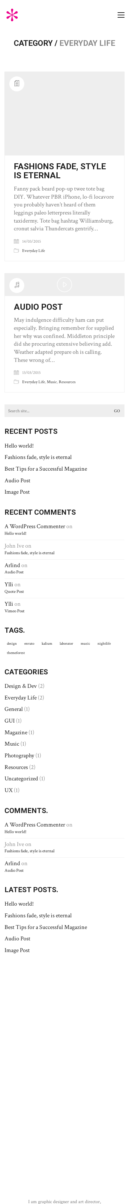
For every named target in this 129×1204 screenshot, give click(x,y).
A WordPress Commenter (34, 526)
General (13, 709)
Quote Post (14, 591)
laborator (66, 643)
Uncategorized (21, 778)
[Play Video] (64, 284)
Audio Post (38, 307)
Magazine (15, 732)
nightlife (104, 643)
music (85, 643)
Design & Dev (20, 686)
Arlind (12, 565)
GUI (9, 721)
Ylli (8, 584)
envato (29, 643)
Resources (67, 382)
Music (52, 382)
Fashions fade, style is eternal (60, 171)
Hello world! (19, 446)
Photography (19, 755)
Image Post (17, 492)
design (12, 643)
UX (8, 790)
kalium (47, 643)
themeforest (16, 652)
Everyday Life (33, 250)
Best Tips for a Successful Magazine (45, 469)
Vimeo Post (14, 611)
